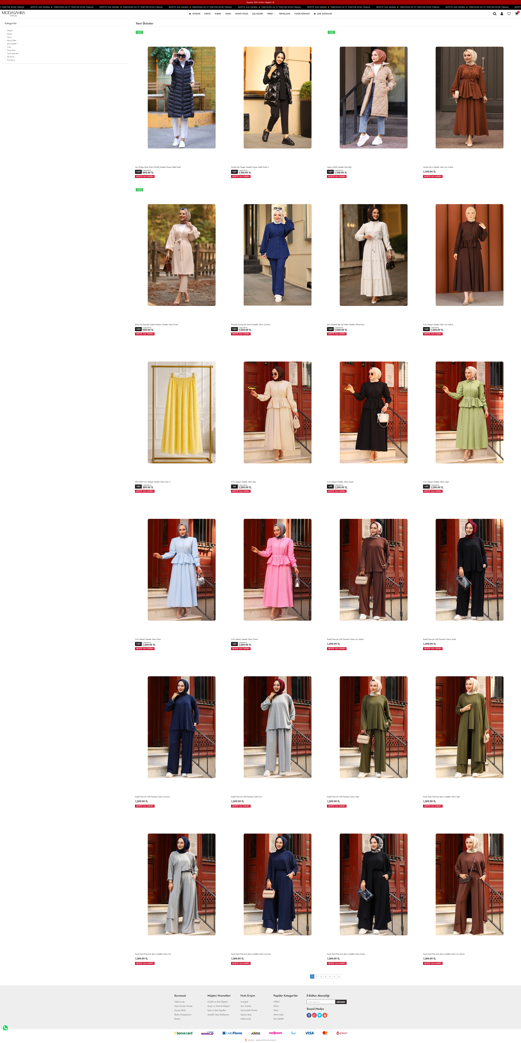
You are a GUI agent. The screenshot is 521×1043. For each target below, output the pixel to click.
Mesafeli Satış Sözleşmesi (218, 1014)
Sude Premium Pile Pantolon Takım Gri (246, 796)
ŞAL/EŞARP (257, 13)
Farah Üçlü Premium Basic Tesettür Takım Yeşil (441, 796)
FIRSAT (207, 13)
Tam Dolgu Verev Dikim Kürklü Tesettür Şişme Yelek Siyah (158, 167)
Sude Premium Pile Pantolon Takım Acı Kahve (345, 639)
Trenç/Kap (284, 13)
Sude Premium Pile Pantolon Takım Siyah (439, 639)
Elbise (218, 13)
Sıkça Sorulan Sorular (183, 1006)
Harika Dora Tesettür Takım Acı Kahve (438, 167)
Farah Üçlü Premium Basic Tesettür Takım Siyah (346, 954)
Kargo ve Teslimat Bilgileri (218, 1006)
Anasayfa (244, 1001)
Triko (270, 13)
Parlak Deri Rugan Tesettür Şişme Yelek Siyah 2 (250, 167)
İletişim (177, 1018)
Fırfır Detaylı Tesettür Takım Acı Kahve (438, 324)
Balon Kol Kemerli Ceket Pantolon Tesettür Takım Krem (156, 324)
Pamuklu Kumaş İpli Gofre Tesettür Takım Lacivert (250, 324)
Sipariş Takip (246, 1014)
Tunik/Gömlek (302, 13)
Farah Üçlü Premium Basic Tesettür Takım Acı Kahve (443, 954)
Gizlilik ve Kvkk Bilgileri (217, 1001)
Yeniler (196, 13)
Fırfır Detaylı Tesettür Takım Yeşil (436, 481)
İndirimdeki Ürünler (249, 1010)
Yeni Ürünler (246, 1006)
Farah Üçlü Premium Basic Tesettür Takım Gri (153, 954)
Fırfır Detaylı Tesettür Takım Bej (243, 481)
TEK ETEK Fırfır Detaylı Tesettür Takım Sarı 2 (152, 481)
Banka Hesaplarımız (182, 1014)
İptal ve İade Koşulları (216, 1010)
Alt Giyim (11, 56)
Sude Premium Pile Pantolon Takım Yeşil (343, 796)
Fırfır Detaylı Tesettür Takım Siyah (340, 481)
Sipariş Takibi (180, 1010)
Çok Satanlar (324, 13)
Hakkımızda (179, 1001)
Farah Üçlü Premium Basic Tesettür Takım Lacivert (251, 954)
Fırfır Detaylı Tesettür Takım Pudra (244, 639)
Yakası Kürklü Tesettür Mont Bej (339, 167)
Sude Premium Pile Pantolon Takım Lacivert (152, 796)
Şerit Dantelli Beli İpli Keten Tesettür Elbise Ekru (346, 324)
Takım (228, 13)
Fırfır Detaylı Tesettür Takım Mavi (148, 639)
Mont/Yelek (241, 13)
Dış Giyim (11, 60)
